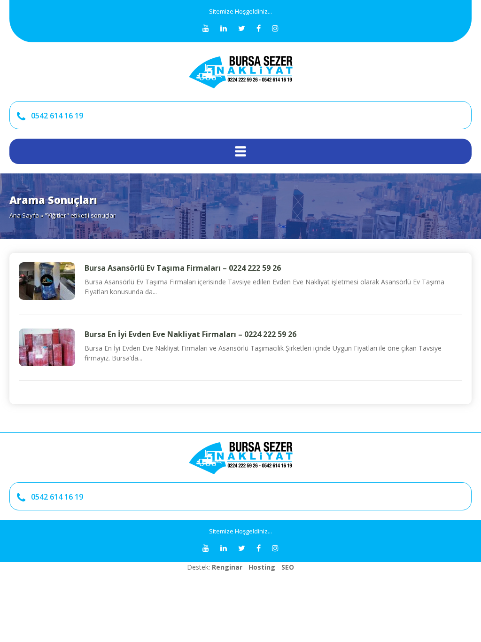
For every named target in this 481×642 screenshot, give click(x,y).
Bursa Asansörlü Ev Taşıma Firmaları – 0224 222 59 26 (183, 268)
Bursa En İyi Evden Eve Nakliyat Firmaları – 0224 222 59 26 (190, 334)
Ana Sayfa (24, 215)
